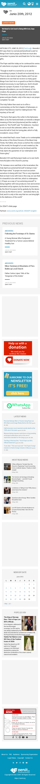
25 (6, 599)
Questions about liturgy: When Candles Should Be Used (23, 499)
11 (6, 592)
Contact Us (29, 758)
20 (15, 595)
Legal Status (11, 758)
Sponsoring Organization (29, 754)
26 (11, 599)
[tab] (12, 711)
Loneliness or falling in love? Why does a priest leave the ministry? (24, 489)
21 (20, 595)
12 (11, 592)
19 (11, 595)
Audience (16, 754)
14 (20, 592)
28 (20, 599)
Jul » (9, 603)
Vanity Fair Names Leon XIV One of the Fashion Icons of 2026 (13, 639)
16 (29, 592)
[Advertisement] (20, 316)
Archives (9, 231)
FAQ (10, 754)
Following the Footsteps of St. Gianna (20, 233)
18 (6, 595)
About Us (4, 754)
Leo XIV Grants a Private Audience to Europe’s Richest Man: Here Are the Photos (23, 509)
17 (34, 592)
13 (15, 592)
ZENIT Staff (5, 39)
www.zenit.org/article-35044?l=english (22, 211)
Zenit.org (27, 48)
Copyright (20, 758)
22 (24, 595)
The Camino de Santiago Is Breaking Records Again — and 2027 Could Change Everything (23, 479)
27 (15, 599)
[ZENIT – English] (11, 4)
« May (5, 603)
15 (24, 592)
